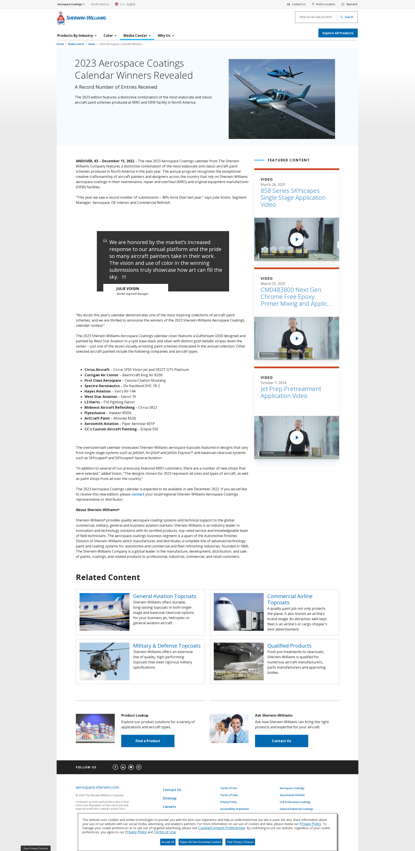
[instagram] (138, 767)
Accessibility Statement (234, 809)
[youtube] (131, 767)
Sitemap (170, 798)
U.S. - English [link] (125, 5)
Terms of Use (228, 788)
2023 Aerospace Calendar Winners (120, 44)
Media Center (76, 44)
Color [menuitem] (108, 35)
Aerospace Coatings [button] (69, 4)
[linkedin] (123, 767)
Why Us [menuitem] (164, 35)
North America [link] (100, 4)
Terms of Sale (229, 795)
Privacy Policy (228, 802)
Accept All (167, 842)
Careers (169, 806)
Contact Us (281, 740)
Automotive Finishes (292, 795)
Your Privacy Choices (240, 842)
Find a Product (148, 740)
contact (138, 494)
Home (61, 44)
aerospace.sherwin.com (97, 787)
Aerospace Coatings (292, 788)
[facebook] (115, 767)
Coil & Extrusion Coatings (295, 802)
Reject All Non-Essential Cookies (200, 842)
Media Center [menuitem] (135, 35)
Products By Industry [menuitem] (75, 35)
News (92, 44)
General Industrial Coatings (296, 809)
